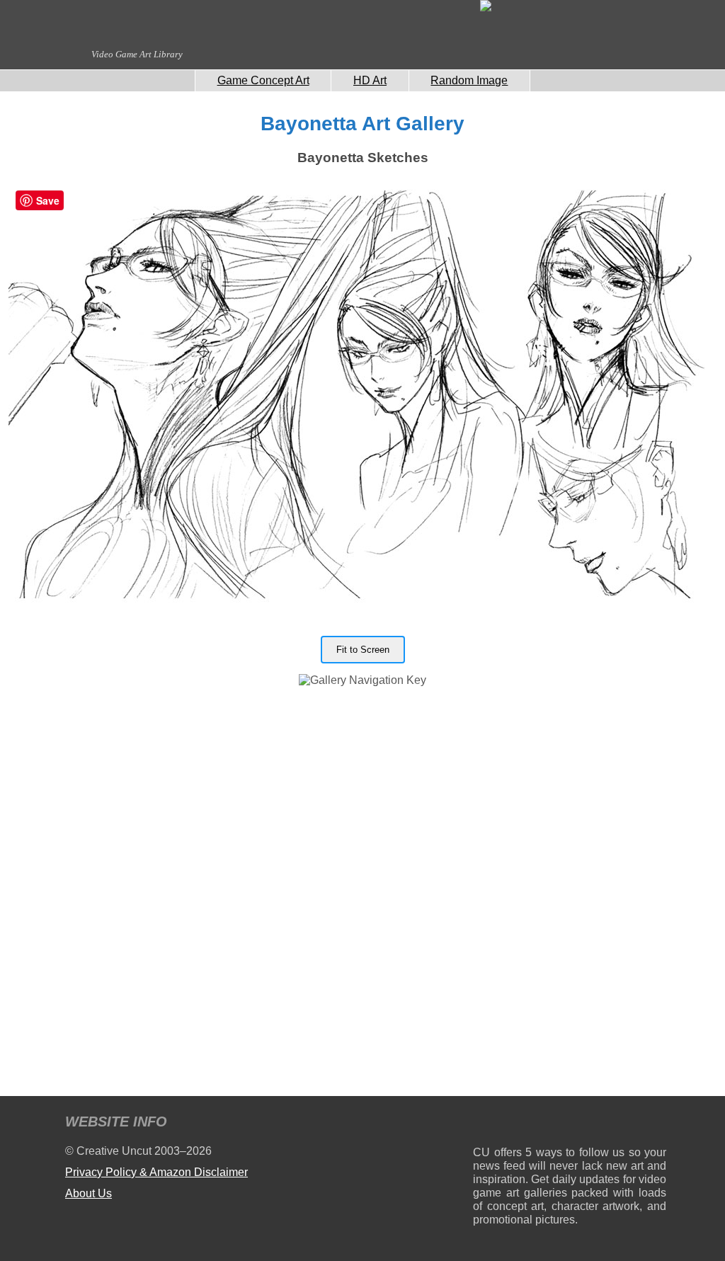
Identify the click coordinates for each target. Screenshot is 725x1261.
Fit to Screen (362, 649)
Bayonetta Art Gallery (362, 124)
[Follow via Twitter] (613, 1124)
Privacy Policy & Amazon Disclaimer (156, 1172)
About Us (88, 1193)
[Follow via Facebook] (569, 1124)
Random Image (469, 80)
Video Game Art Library (137, 54)
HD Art (370, 80)
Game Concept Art (263, 80)
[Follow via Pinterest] (656, 1124)
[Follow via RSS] (483, 1124)
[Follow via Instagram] (526, 1124)
